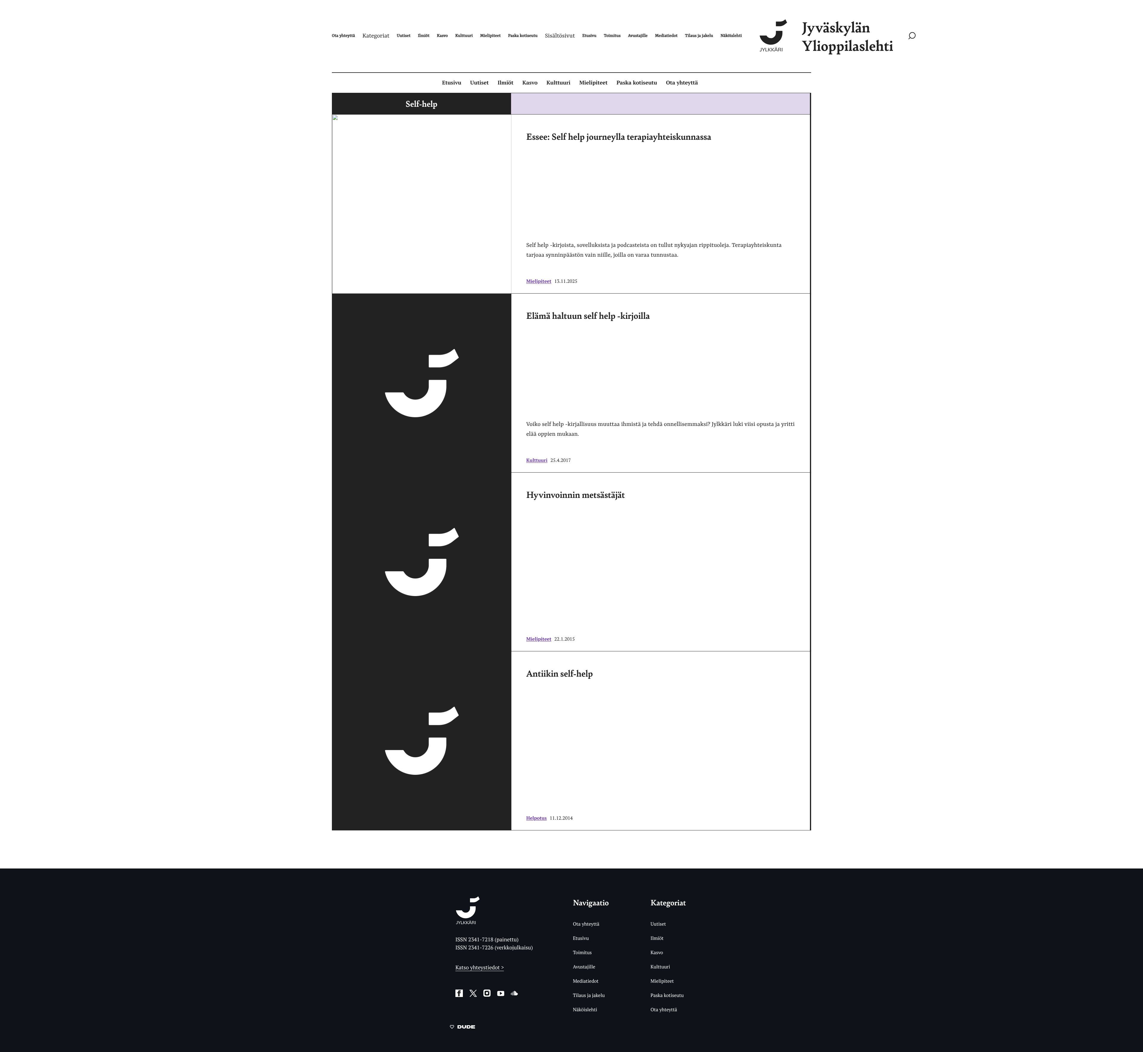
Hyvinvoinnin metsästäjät (575, 494)
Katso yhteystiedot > (479, 967)
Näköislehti (585, 1009)
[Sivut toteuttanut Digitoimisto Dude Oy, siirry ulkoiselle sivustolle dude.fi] (462, 1028)
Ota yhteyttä (682, 82)
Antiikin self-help (559, 673)
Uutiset (479, 82)
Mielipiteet (593, 82)
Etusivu (451, 82)
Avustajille (584, 966)
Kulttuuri (558, 82)
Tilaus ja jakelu (589, 995)
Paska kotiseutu (636, 82)
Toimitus (582, 952)
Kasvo (530, 82)
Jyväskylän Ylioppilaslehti (847, 36)
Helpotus (536, 818)
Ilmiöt (505, 82)
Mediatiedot (586, 981)
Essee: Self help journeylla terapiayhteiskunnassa (618, 136)
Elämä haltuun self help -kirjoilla (588, 315)
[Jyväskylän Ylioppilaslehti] (467, 922)
